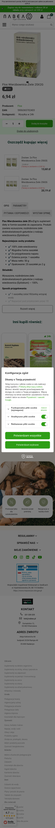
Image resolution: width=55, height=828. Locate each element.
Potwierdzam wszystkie (27, 435)
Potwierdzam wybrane (27, 445)
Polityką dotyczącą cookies (31, 387)
